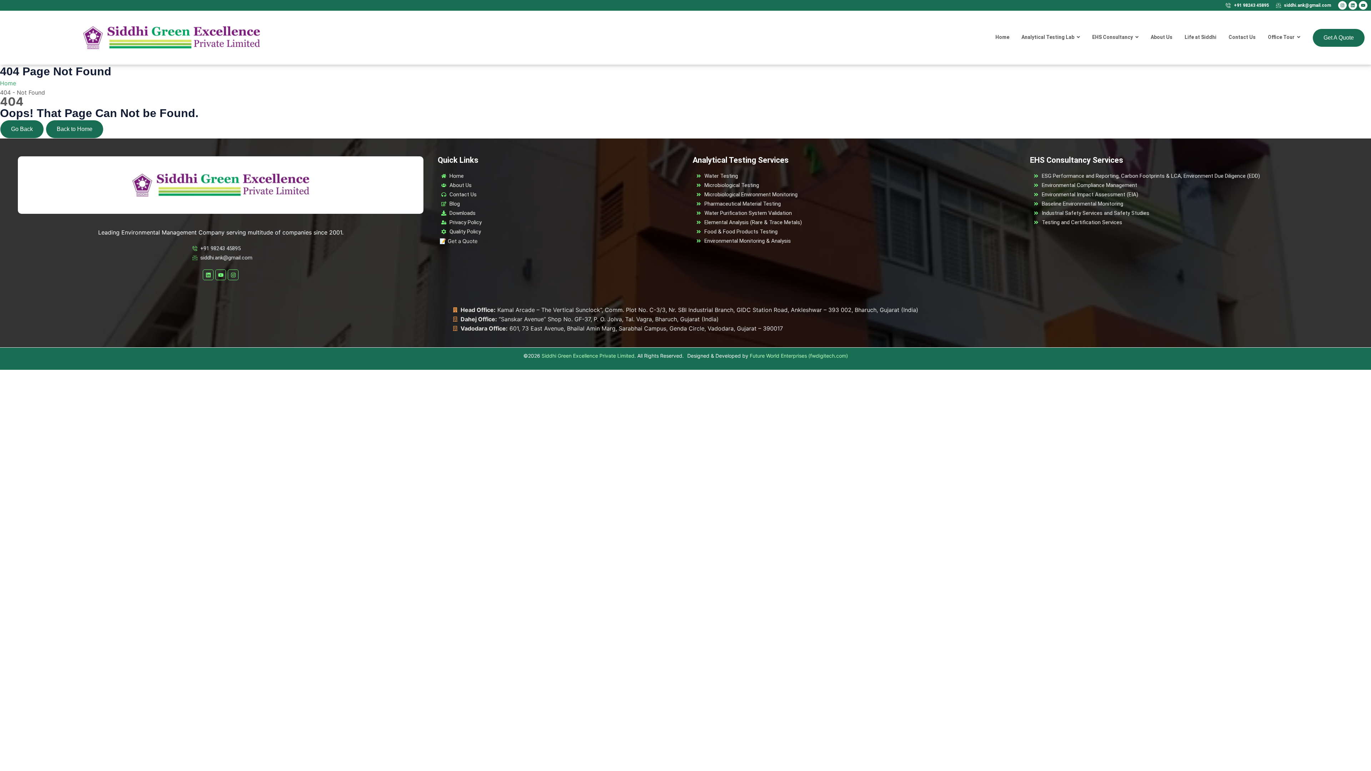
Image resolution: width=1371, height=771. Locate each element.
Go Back (22, 129)
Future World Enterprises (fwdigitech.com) (799, 356)
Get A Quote (1339, 38)
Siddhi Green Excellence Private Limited (588, 356)
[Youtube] (1363, 5)
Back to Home (74, 129)
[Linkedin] (1353, 5)
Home (8, 83)
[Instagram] (1342, 5)
